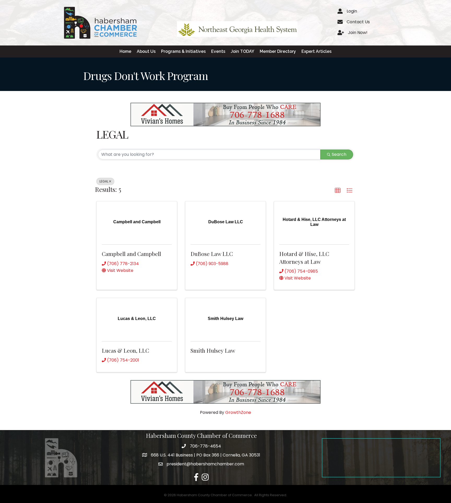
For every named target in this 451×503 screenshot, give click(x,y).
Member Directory (278, 51)
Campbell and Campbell (131, 253)
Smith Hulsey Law (213, 350)
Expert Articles (316, 51)
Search (339, 154)
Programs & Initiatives (183, 51)
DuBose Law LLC (212, 253)
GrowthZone (238, 412)
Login (352, 11)
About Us (146, 51)
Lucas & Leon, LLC (125, 350)
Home (125, 51)
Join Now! (357, 33)
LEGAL (103, 181)
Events (218, 51)
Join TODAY (242, 51)
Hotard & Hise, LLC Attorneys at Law (304, 257)
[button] (338, 190)
